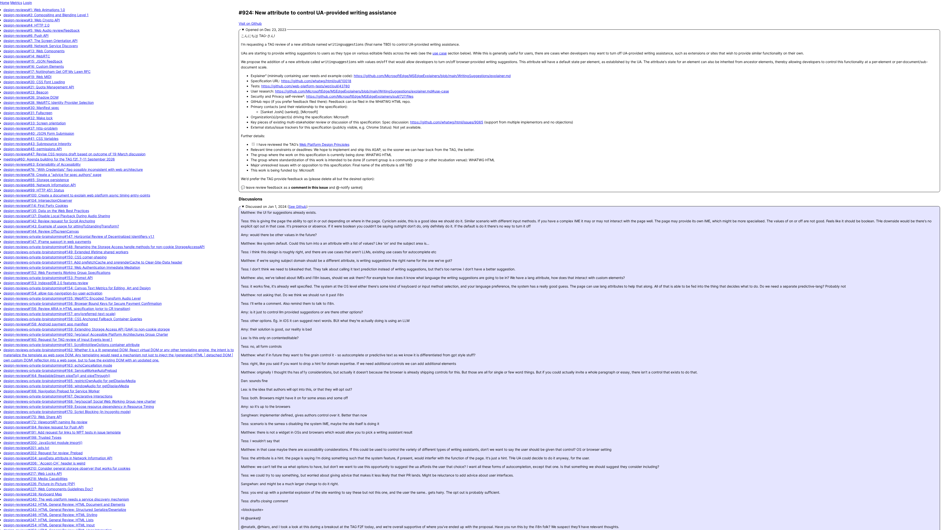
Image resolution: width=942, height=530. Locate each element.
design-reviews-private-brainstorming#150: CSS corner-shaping (55, 257)
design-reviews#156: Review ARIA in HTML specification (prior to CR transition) (66, 308)
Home (4, 2)
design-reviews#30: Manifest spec (31, 108)
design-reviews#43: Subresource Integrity (37, 144)
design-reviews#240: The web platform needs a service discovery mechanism (66, 499)
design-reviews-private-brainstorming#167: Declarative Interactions (57, 396)
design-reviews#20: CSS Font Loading (34, 82)
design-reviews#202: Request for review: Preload (43, 453)
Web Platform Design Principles (324, 144)
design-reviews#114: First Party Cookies (35, 205)
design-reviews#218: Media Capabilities (35, 479)
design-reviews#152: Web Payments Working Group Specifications (56, 272)
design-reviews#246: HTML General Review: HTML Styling (50, 515)
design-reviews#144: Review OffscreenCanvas (41, 231)
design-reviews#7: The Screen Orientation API (40, 41)
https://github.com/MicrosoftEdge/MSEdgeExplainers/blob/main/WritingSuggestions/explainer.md (432, 76)
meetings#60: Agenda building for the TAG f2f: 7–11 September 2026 (59, 159)
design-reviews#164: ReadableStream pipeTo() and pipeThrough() (56, 375)
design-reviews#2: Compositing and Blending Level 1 (46, 15)
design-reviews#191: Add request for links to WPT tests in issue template (62, 432)
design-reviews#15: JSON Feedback (33, 61)
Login (27, 2)
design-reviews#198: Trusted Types (32, 437)
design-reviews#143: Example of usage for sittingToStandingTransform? (61, 226)
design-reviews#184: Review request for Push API (43, 427)
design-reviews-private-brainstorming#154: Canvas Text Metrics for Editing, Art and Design (77, 288)
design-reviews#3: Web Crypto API (31, 20)
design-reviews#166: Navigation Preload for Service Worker (51, 391)
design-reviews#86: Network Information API (39, 185)
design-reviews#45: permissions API (32, 149)
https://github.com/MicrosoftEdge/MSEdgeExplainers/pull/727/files (359, 96)
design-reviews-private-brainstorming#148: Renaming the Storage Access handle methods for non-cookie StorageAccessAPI (104, 247)
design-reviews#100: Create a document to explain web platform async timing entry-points (76, 195)
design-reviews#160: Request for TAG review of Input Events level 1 (57, 339)
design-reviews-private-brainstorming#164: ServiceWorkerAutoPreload (60, 370)
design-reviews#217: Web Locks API (32, 473)
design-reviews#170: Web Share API (32, 417)
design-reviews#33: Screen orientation (34, 123)
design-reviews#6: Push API (26, 35)
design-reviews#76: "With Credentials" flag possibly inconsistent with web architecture (73, 169)
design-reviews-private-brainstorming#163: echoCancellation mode (57, 365)
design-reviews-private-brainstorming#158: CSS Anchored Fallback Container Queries (72, 319)
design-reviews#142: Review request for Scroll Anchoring (49, 221)
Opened (253, 29)
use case (439, 53)
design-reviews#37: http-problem (30, 128)
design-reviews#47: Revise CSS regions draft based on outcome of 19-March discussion (74, 154)
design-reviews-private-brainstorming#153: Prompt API (48, 278)
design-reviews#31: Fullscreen (27, 113)
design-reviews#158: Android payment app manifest (45, 324)
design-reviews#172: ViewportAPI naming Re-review (45, 422)
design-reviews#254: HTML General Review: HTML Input (49, 525)
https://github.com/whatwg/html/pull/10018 (316, 81)
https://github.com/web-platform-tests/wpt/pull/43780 (305, 86)
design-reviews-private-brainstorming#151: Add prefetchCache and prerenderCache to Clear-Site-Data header (92, 262)
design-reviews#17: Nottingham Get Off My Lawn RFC (47, 71)
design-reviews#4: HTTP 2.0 (26, 25)
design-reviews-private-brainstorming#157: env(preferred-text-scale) (59, 314)
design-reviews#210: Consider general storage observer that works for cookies (66, 468)
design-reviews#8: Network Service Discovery (40, 46)
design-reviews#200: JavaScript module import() (42, 442)
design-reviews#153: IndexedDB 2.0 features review (45, 283)
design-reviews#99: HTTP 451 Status (33, 190)
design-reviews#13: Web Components (34, 51)
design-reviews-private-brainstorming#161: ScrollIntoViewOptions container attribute (71, 345)
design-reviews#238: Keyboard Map (32, 494)
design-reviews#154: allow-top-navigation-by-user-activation (52, 293)
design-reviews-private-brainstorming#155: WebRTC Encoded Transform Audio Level (72, 298)
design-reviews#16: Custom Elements (33, 66)
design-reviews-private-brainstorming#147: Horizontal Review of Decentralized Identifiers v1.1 (78, 236)
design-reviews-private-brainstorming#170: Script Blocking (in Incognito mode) (67, 412)
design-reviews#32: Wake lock (28, 118)
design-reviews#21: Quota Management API (38, 87)
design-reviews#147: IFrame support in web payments (47, 241)
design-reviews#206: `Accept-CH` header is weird (44, 463)
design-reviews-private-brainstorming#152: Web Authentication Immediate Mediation (71, 267)
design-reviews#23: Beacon (25, 92)
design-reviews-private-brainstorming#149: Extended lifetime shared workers (65, 252)
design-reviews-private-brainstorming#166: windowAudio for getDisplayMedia (66, 386)
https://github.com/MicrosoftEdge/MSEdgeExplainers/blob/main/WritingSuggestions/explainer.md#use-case (362, 91)
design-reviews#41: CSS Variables (30, 138)
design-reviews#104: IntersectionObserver (37, 200)
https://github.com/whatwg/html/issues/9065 (446, 122)
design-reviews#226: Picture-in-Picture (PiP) (39, 484)
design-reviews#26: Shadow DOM (30, 97)
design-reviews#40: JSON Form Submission (38, 133)
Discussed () (277, 206)
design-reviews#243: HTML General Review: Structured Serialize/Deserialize (64, 509)
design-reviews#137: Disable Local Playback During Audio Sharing (56, 216)
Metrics (16, 2)
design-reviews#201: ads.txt (26, 448)
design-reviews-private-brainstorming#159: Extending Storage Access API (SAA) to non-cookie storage (86, 329)
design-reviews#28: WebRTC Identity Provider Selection (48, 102)
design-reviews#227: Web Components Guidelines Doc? (48, 489)
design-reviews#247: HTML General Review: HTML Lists (48, 520)
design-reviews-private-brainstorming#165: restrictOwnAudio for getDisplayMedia (69, 381)
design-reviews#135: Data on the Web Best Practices (46, 211)
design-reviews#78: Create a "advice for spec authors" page (52, 174)
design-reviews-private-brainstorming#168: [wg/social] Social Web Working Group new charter (79, 401)
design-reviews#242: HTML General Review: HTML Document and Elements (64, 504)
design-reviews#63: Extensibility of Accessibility (42, 164)
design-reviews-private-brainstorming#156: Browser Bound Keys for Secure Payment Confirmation (82, 303)
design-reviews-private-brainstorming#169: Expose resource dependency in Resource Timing (78, 406)
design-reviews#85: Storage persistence (36, 180)
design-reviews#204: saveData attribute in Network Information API (57, 458)
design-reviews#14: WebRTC (26, 56)
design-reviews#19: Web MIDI (27, 77)
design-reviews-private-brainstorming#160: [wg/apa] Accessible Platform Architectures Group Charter (85, 334)
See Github (297, 206)
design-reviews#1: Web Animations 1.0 (34, 10)
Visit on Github (250, 23)
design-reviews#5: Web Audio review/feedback (41, 30)
